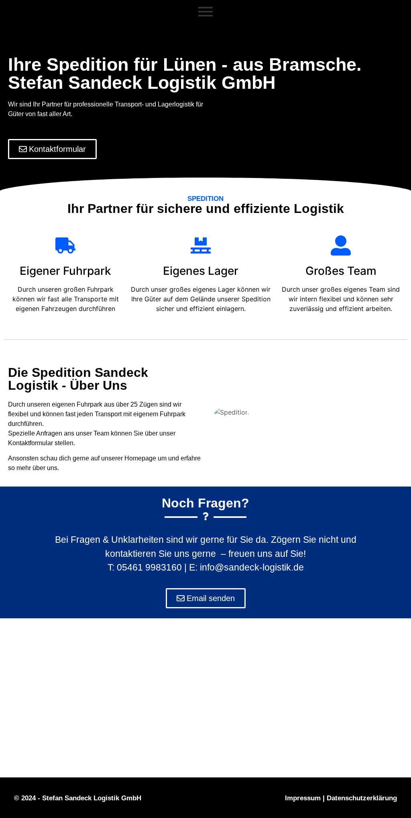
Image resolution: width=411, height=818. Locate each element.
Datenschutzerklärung (362, 798)
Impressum (303, 798)
